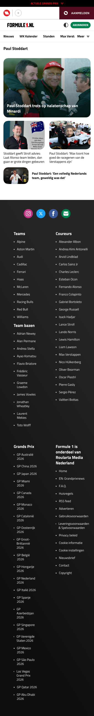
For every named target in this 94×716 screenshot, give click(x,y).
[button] (76, 13)
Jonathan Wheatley (23, 404)
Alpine (21, 242)
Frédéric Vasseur (22, 373)
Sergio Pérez (67, 392)
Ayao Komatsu (26, 356)
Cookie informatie (70, 543)
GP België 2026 (23, 557)
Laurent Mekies (22, 416)
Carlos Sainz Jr (68, 264)
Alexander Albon (70, 242)
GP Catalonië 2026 (25, 518)
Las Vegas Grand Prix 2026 (23, 675)
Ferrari (21, 272)
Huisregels (66, 494)
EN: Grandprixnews (71, 479)
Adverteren (66, 509)
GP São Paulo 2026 (25, 662)
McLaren (23, 287)
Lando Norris (67, 332)
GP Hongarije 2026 (25, 569)
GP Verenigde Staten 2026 (25, 639)
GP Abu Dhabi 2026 (26, 697)
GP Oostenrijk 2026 (26, 530)
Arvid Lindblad (68, 257)
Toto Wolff (24, 425)
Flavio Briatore (26, 364)
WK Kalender (28, 36)
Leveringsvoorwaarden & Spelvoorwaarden (73, 526)
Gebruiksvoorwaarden (73, 516)
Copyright (65, 573)
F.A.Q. (62, 486)
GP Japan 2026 (27, 474)
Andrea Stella (26, 349)
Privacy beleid (68, 535)
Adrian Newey (26, 334)
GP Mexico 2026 (24, 650)
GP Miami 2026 (23, 483)
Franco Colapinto (70, 294)
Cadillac (22, 264)
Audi (20, 257)
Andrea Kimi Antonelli (73, 249)
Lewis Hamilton (69, 340)
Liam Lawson (67, 347)
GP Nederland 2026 (26, 580)
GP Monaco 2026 (24, 507)
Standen (49, 36)
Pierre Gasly (67, 385)
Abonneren (80, 25)
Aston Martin (25, 249)
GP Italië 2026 (26, 590)
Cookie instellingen (71, 550)
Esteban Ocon (68, 279)
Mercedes (23, 294)
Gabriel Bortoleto (70, 302)
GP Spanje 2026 (24, 600)
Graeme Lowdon (22, 385)
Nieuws (8, 36)
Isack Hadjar (67, 317)
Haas (20, 279)
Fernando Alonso (70, 287)
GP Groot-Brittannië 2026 (23, 544)
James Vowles (26, 395)
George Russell (69, 310)
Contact (64, 565)
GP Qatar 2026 (27, 687)
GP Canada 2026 (24, 495)
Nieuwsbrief (67, 558)
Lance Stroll (66, 325)
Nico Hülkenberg (70, 362)
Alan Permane (26, 341)
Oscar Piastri (67, 377)
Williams (22, 317)
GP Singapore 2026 (26, 627)
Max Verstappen (71, 36)
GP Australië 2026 (25, 457)
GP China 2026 (27, 466)
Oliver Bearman (69, 370)
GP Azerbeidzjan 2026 (25, 613)
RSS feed (65, 501)
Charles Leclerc (69, 272)
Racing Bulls (25, 302)
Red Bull (22, 310)
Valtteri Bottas (68, 400)
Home (63, 471)
